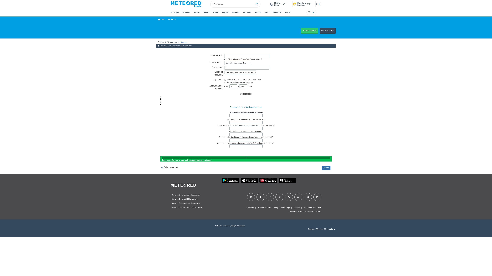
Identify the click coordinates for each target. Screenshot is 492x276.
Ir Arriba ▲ (331, 229)
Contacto (250, 207)
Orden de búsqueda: (218, 73)
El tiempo (175, 12)
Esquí (287, 12)
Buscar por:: (217, 55)
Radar (215, 12)
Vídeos (197, 12)
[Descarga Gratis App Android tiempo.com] (230, 180)
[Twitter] (251, 197)
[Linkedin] (298, 197)
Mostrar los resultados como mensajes (244, 79)
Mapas (225, 12)
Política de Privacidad (312, 207)
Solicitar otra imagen (253, 107)
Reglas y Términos (316, 229)
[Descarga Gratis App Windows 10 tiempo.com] (287, 180)
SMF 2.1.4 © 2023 (222, 226)
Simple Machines (238, 226)
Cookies (297, 207)
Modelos (247, 12)
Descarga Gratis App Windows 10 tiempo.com (187, 207)
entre (226, 86)
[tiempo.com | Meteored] (183, 185)
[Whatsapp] (289, 197)
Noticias (186, 12)
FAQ (276, 207)
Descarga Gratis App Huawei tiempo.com (186, 203)
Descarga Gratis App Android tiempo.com (186, 195)
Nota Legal (285, 207)
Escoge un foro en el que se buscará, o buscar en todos (186, 160)
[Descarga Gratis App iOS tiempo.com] (249, 180)
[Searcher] (257, 4)
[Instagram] (270, 197)
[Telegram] (308, 197)
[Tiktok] (279, 197)
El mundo (277, 12)
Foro (267, 12)
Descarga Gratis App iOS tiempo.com (184, 199)
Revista (258, 12)
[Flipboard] (317, 197)
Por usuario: (217, 67)
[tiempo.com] (186, 4)
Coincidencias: (216, 62)
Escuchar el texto (237, 107)
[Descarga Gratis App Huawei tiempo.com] (268, 180)
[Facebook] (260, 197)
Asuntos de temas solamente (240, 82)
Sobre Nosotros (264, 207)
